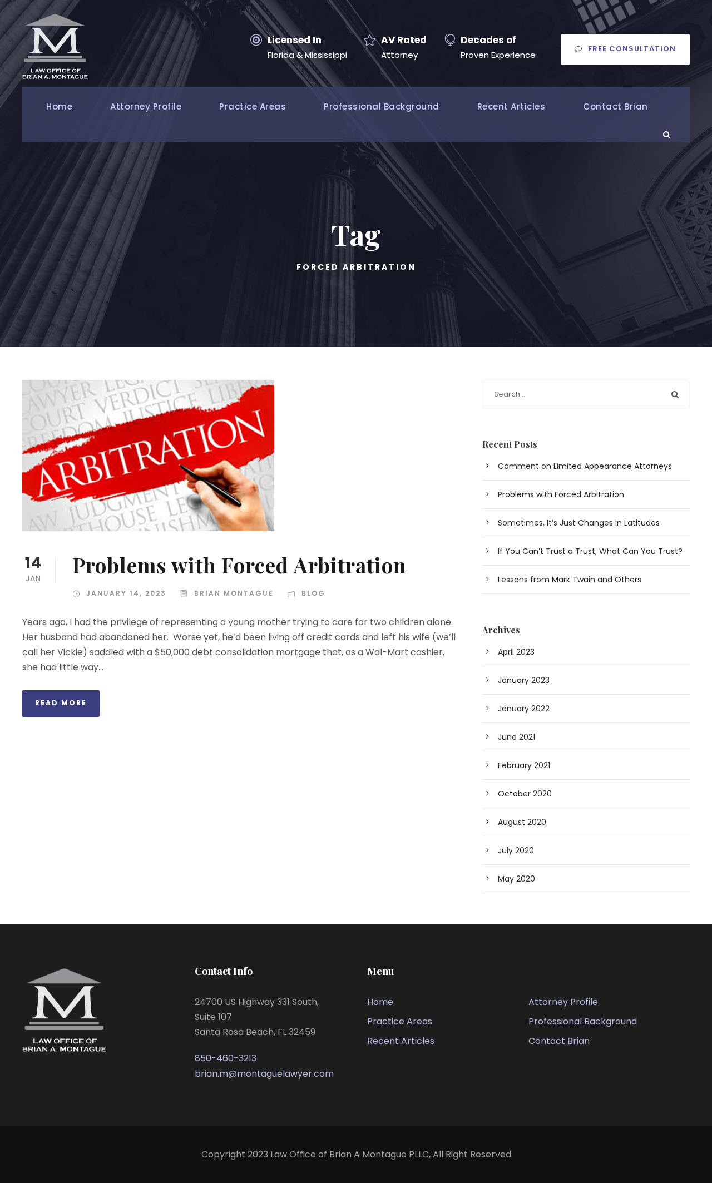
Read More (61, 702)
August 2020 (522, 822)
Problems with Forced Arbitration (239, 564)
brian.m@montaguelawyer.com (264, 1073)
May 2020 (516, 878)
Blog (313, 593)
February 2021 (524, 765)
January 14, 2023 (126, 593)
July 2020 (516, 850)
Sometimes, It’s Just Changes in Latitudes (579, 522)
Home (59, 106)
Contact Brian (615, 106)
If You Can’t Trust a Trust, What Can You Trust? (590, 551)
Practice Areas (252, 106)
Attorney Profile (145, 106)
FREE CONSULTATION (632, 48)
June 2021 (516, 737)
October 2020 (525, 793)
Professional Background (381, 106)
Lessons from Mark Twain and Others (569, 579)
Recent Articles (511, 106)
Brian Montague (234, 593)
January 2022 (524, 708)
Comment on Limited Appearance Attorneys (585, 466)
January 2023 (524, 680)
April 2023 (516, 651)
